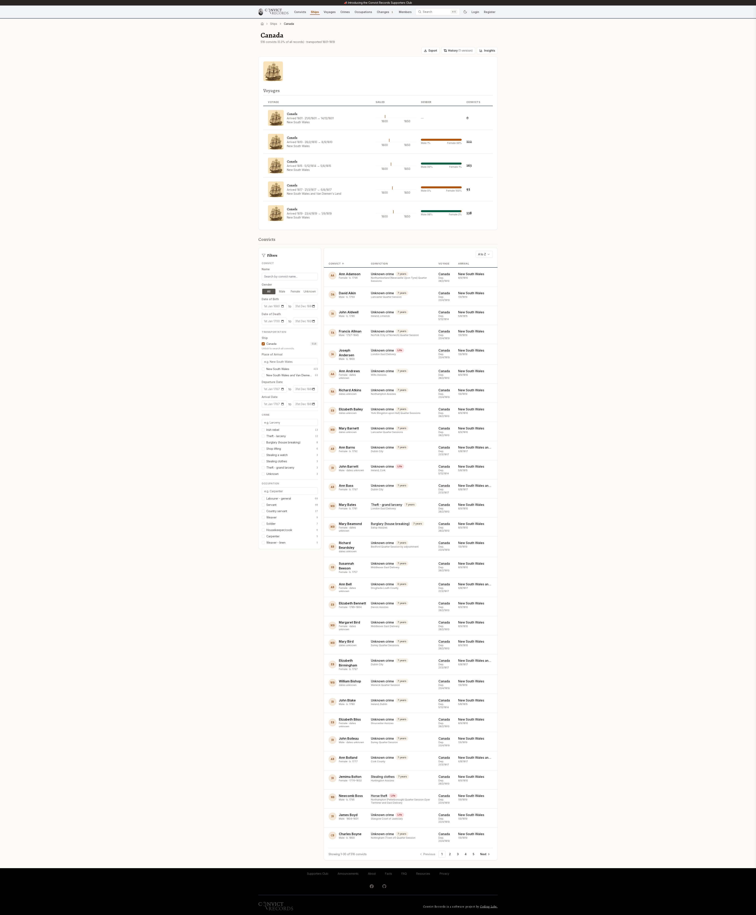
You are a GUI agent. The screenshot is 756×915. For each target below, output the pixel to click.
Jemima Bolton (350, 777)
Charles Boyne (350, 834)
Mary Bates (347, 505)
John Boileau (349, 738)
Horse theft (379, 796)
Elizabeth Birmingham (348, 663)
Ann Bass (346, 486)
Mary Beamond (350, 524)
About (372, 873)
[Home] (262, 23)
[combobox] (484, 254)
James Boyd (348, 815)
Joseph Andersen (346, 352)
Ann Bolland (348, 758)
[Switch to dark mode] (465, 12)
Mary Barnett (349, 428)
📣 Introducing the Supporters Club (378, 2)
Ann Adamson (349, 274)
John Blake (347, 700)
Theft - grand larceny (386, 505)
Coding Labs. (489, 907)
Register (489, 12)
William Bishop (350, 681)
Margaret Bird (349, 622)
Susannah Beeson (346, 566)
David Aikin (347, 293)
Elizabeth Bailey (351, 409)
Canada (292, 114)
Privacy (444, 873)
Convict (335, 263)
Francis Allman (350, 331)
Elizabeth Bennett (352, 603)
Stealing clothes (383, 777)
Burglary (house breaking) (390, 524)
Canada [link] (289, 23)
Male (282, 291)
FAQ (404, 873)
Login (475, 12)
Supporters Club (317, 873)
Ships (273, 23)
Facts (388, 873)
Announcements (348, 873)
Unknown (310, 291)
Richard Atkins (350, 390)
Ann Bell (345, 584)
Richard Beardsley (346, 545)
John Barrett (348, 466)
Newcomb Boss (351, 796)
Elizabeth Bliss (350, 719)
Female (295, 291)
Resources (423, 873)
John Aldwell (349, 312)
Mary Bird (346, 641)
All (269, 291)
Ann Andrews (349, 371)
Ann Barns (347, 447)
